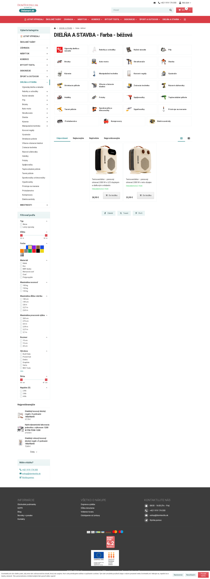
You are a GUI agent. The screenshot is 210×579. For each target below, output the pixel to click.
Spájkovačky (27, 165)
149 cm (26, 302)
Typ (21, 221)
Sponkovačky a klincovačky (33, 178)
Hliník (25, 263)
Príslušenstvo (28, 190)
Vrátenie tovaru (87, 512)
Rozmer (23, 337)
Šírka (22, 376)
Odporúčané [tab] (62, 138)
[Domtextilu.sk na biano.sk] (110, 542)
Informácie (26, 500)
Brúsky (25, 104)
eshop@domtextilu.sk (31, 473)
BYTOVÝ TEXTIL (112, 19)
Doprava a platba (88, 504)
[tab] (181, 138)
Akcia (25, 224)
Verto (25, 365)
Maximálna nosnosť (29, 282)
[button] (189, 10)
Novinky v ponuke (25, 515)
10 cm (25, 340)
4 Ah (24, 396)
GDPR (20, 508)
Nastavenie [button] (178, 575)
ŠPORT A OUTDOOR (149, 19)
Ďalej (32, 452)
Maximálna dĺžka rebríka (31, 296)
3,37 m (25, 329)
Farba (22, 243)
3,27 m (25, 307)
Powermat (27, 357)
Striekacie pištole (29, 139)
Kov (24, 266)
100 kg (25, 285)
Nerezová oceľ (28, 272)
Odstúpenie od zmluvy (90, 515)
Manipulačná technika (31, 126)
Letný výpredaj (28, 227)
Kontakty (21, 519)
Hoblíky (25, 156)
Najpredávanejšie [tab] (112, 138)
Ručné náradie (28, 96)
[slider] (21, 235)
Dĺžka (22, 232)
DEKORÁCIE (129, 19)
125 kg (25, 291)
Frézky (25, 160)
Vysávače (26, 134)
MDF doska (27, 269)
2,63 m (25, 310)
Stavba (25, 117)
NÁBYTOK (82, 19)
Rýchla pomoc (28, 477)
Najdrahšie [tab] (94, 138)
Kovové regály (28, 130)
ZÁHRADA (68, 19)
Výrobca (24, 351)
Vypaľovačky (27, 182)
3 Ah (24, 394)
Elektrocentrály (28, 199)
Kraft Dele (27, 354)
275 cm (26, 321)
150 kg (25, 288)
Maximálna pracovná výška (32, 315)
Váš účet (185, 3)
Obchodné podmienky (27, 504)
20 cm (25, 346)
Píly (23, 100)
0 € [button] (184, 10)
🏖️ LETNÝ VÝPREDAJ (33, 19)
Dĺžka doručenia (87, 508)
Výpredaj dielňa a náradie (32, 87)
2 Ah (24, 391)
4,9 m (25, 324)
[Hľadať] (171, 10)
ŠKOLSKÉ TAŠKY (53, 19)
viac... (22, 371)
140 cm (26, 299)
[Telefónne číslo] (146, 510)
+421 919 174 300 (30, 470)
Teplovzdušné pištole (31, 169)
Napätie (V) (25, 387)
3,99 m (25, 327)
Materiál (24, 260)
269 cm (26, 318)
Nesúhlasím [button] (190, 575)
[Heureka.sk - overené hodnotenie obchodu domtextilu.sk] (100, 542)
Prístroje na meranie (30, 186)
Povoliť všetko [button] (203, 575)
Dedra (25, 360)
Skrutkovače (27, 113)
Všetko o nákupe (93, 500)
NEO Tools (27, 368)
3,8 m (25, 305)
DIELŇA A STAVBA (172, 20)
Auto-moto (26, 109)
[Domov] (30, 8)
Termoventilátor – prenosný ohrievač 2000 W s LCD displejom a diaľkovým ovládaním (105, 182)
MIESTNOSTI (26, 205)
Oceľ (24, 274)
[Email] (154, 3)
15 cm (25, 343)
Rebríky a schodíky (30, 91)
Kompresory (27, 195)
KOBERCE (96, 19)
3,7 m (25, 332)
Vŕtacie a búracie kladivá (32, 143)
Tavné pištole (27, 173)
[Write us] (146, 520)
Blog (19, 512)
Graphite (26, 362)
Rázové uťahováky (30, 152)
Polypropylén (28, 277)
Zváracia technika (29, 147)
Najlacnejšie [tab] (78, 138)
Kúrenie (25, 122)
